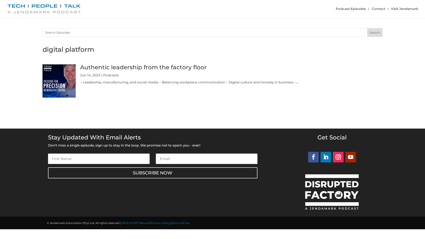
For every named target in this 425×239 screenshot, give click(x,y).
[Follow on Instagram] (338, 157)
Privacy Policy (160, 223)
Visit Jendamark (404, 9)
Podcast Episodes (351, 9)
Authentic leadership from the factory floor (143, 67)
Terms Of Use (180, 223)
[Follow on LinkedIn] (326, 157)
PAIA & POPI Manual (135, 223)
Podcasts (111, 75)
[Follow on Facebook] (313, 157)
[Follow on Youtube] (350, 157)
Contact (378, 9)
